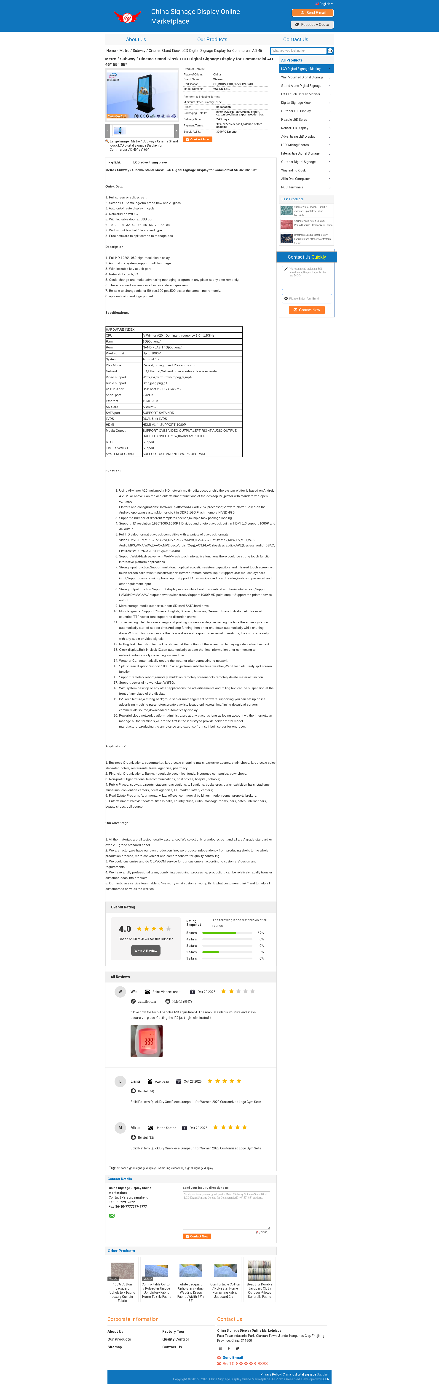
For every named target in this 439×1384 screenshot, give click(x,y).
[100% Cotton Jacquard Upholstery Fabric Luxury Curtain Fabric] (122, 1270)
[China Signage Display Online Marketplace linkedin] (221, 1349)
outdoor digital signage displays (136, 1168)
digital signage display (199, 1168)
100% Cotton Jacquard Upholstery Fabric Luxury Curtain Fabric (122, 1292)
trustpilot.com (147, 1001)
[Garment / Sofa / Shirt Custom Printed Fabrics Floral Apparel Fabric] (287, 224)
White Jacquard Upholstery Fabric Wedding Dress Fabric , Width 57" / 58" (190, 1292)
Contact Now (199, 139)
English (325, 3)
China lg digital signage (299, 1374)
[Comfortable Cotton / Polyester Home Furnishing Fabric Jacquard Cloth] (225, 1270)
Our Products (212, 39)
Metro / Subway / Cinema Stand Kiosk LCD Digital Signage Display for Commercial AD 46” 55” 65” (144, 145)
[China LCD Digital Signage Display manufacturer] (126, 17)
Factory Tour (173, 1331)
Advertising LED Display (298, 136)
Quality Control (175, 1339)
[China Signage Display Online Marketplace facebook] (229, 1349)
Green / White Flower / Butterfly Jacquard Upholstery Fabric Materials (310, 211)
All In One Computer (295, 179)
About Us (136, 39)
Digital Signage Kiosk (296, 102)
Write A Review (145, 951)
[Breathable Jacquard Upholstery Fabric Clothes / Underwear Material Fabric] (287, 238)
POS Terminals (292, 187)
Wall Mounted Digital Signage (302, 77)
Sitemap (114, 1347)
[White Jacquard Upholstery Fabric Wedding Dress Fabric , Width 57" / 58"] (191, 1270)
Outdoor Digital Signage (298, 162)
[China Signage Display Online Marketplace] (107, 130)
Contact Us (295, 39)
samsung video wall (170, 1168)
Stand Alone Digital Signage (301, 86)
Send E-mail (316, 13)
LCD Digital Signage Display (301, 69)
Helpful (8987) (182, 1001)
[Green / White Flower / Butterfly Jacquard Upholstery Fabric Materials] (287, 210)
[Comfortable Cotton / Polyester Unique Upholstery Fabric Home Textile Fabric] (157, 1270)
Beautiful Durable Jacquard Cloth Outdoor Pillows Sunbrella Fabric (259, 1290)
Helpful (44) (146, 1091)
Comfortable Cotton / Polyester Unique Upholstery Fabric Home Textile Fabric (156, 1290)
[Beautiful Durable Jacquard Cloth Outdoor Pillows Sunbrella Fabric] (260, 1270)
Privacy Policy (271, 1374)
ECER (325, 1379)
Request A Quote (315, 24)
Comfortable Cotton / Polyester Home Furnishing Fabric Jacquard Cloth (225, 1290)
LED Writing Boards (295, 145)
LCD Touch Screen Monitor (300, 94)
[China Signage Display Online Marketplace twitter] (237, 1349)
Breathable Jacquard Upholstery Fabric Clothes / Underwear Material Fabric (313, 239)
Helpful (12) (146, 1137)
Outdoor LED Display (296, 111)
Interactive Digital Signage (300, 153)
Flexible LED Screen (295, 119)
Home (111, 50)
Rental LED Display (294, 128)
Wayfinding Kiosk (293, 170)
